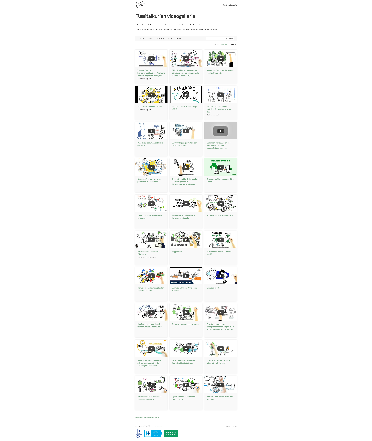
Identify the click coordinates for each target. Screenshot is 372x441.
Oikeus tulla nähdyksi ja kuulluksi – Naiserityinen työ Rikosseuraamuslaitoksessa (185, 181)
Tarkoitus (160, 38)
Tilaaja (141, 38)
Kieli (169, 38)
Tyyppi (178, 38)
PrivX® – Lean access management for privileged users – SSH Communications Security (220, 326)
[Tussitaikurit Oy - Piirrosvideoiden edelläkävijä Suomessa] (145, 5)
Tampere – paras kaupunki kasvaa (185, 324)
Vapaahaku (229, 38)
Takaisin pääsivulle (230, 5)
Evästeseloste (159, 426)
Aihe (149, 38)
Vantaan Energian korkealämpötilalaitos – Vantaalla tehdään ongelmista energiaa (151, 73)
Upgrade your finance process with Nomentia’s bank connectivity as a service (219, 145)
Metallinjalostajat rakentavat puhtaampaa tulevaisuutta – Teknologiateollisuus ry (149, 363)
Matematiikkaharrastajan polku (220, 215)
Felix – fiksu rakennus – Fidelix (150, 106)
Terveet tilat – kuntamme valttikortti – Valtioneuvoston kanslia (219, 109)
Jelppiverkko (177, 251)
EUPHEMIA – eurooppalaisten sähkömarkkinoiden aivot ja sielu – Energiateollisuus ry (185, 73)
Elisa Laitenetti (213, 288)
